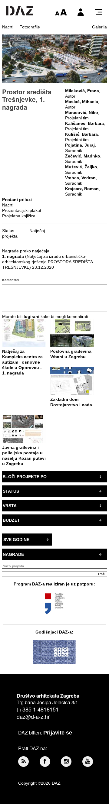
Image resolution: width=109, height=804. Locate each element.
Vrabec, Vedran (80, 177)
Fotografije (29, 26)
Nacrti (7, 26)
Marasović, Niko (81, 112)
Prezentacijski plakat (21, 210)
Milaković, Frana (82, 90)
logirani (31, 316)
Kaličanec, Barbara (84, 123)
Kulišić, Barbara (81, 134)
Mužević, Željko (81, 166)
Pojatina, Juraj (80, 145)
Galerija (99, 26)
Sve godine (16, 539)
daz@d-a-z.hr (33, 716)
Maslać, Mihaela (81, 101)
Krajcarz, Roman (82, 188)
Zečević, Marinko (82, 156)
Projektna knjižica (18, 215)
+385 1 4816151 (39, 709)
